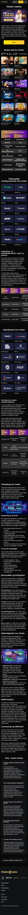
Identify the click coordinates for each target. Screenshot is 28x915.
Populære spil (3, 54)
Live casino (10, 54)
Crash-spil (16, 54)
